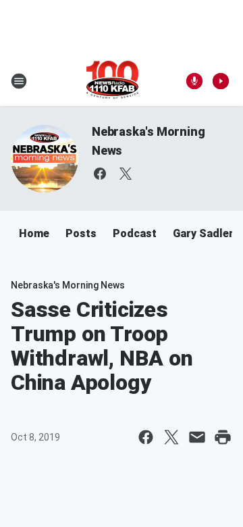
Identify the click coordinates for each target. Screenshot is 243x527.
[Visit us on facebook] (100, 174)
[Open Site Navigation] (19, 81)
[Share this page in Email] (197, 437)
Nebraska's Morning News (68, 285)
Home (34, 233)
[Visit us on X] (125, 174)
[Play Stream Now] (221, 81)
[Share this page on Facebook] (145, 437)
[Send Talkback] (194, 81)
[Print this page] (222, 437)
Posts (81, 233)
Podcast (135, 233)
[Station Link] (112, 81)
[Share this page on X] (171, 437)
